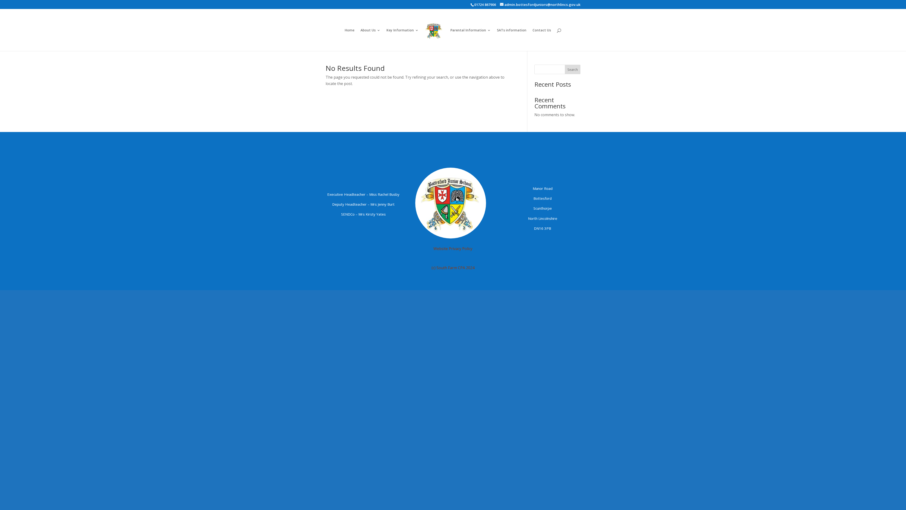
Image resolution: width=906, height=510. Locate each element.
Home (349, 30)
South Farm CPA (450, 267)
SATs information (511, 30)
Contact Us (542, 30)
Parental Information (468, 30)
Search (572, 69)
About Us (368, 30)
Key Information (400, 30)
